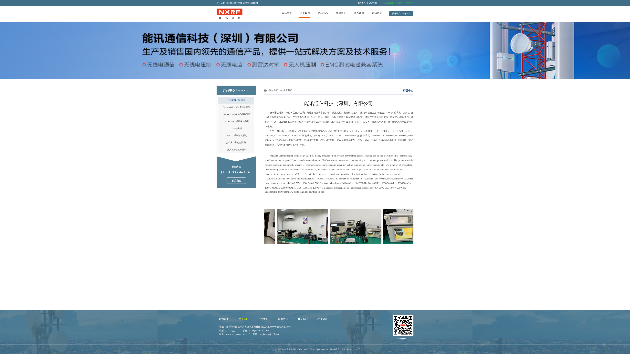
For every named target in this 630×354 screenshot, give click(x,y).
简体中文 (396, 13)
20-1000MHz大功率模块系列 (236, 107)
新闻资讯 (341, 13)
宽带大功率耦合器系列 (236, 142)
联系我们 (359, 13)
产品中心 (323, 13)
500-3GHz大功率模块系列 (237, 121)
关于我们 (305, 13)
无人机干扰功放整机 (236, 149)
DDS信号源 (236, 128)
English (406, 13)
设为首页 (362, 3)
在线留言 (377, 13)
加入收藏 (373, 3)
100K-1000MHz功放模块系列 (237, 114)
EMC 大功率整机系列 (237, 135)
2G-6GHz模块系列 (236, 100)
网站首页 (287, 13)
